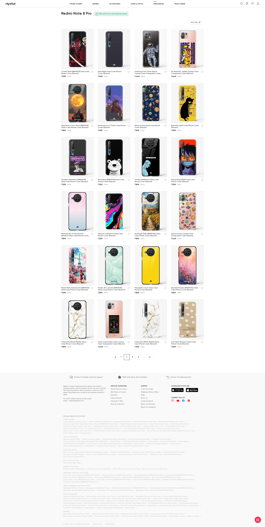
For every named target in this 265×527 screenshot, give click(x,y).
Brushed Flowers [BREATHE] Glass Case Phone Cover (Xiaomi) (184, 289)
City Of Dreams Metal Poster (73, 456)
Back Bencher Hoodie (177, 516)
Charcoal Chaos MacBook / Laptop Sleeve (103, 505)
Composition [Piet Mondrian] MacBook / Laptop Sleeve (179, 505)
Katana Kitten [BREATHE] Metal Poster (147, 479)
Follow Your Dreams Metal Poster (100, 469)
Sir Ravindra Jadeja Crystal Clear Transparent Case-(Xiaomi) (185, 72)
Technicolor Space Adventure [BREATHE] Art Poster (82, 475)
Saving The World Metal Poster (74, 505)
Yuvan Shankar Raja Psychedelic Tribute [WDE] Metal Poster (172, 488)
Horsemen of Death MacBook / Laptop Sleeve (163, 444)
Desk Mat (114, 395)
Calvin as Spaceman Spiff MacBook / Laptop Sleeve (116, 508)
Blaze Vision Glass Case (72, 463)
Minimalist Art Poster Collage (74, 454)
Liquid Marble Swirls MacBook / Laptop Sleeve (80, 444)
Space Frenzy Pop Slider (92, 439)
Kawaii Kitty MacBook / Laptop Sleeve (175, 441)
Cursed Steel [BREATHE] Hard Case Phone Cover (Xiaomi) (75, 72)
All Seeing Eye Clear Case (175, 426)
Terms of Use (97, 524)
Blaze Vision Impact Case (159, 424)
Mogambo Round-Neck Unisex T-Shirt (135, 514)
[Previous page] (115, 357)
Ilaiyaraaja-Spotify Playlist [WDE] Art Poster (79, 490)
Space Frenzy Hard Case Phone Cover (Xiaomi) (147, 126)
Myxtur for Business (148, 404)
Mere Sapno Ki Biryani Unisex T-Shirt (76, 514)
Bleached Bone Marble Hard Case (171, 421)
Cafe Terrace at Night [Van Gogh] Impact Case (170, 498)
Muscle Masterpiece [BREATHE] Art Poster (149, 475)
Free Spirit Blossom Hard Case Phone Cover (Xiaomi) (183, 343)
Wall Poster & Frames (118, 392)
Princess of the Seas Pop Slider (139, 439)
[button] (241, 3)
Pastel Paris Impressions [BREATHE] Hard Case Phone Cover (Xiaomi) (75, 289)
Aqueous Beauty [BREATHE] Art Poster (180, 475)
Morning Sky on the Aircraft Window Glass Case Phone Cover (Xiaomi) (75, 235)
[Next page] (150, 357)
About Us (144, 398)
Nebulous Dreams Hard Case (74, 496)
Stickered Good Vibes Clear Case (106, 426)
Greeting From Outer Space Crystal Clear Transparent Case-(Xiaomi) (148, 73)
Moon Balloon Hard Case (113, 428)
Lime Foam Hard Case (125, 496)
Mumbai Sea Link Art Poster (120, 452)
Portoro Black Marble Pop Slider (114, 439)
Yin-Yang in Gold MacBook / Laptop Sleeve (79, 508)
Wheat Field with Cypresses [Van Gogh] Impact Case (131, 498)
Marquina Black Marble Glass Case (107, 431)
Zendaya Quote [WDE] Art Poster (98, 488)
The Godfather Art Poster (188, 503)
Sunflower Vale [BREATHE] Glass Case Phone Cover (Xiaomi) (147, 235)
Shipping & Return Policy (150, 392)
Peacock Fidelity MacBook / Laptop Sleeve (79, 446)
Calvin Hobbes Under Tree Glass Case (77, 433)
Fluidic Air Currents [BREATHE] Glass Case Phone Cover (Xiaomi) (111, 289)
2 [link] (126, 357)
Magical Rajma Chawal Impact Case (134, 424)
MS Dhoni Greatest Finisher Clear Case (77, 426)
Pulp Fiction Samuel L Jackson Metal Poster (100, 503)
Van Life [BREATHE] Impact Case (107, 424)
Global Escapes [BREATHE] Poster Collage (101, 454)
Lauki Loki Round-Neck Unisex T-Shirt (106, 514)
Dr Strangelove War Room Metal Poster (163, 503)
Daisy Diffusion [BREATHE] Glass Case (136, 477)
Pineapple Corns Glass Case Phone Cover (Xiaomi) (146, 289)
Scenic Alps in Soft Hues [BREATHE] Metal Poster (114, 479)
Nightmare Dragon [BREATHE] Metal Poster (178, 479)
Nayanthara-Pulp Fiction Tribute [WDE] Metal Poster (155, 490)
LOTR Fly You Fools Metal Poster (175, 501)
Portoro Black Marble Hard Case (175, 496)
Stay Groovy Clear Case (179, 424)
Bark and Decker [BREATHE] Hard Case (166, 477)
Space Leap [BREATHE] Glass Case (107, 477)
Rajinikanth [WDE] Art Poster (73, 488)
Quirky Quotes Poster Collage (174, 452)
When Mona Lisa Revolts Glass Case (126, 469)
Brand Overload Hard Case (73, 428)
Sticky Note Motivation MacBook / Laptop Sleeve (141, 441)
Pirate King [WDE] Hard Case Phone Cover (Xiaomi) (183, 181)
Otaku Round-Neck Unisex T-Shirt (107, 516)
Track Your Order (147, 389)
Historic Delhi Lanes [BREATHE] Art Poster (117, 475)
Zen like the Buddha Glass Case (134, 431)
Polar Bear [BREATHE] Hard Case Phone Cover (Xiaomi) (111, 181)
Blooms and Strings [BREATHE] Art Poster (78, 477)
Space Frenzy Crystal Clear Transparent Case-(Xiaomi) (182, 235)
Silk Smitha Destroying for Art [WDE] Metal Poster (130, 488)
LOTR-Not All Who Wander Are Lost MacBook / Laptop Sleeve (122, 444)
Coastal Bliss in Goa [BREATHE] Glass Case (79, 479)
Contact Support (147, 401)
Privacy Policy (110, 524)
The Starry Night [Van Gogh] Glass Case (78, 424)
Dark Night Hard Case (94, 428)
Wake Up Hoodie (193, 516)
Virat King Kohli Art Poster (72, 503)
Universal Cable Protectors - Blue (136, 446)
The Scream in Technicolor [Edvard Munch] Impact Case (84, 501)
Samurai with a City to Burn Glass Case (77, 431)
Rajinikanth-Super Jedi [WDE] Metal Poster (165, 454)
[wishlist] (92, 72)
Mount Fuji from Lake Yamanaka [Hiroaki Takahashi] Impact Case (171, 431)
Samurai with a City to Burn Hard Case (100, 496)
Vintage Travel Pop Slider (161, 439)
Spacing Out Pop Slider (72, 439)
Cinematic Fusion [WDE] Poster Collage (147, 452)
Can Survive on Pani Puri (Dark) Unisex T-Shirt (167, 514)
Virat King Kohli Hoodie (159, 516)
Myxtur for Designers (148, 407)
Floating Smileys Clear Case (153, 426)
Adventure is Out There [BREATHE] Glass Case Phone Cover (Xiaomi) (75, 126)
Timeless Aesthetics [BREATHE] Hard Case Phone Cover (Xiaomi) (74, 181)
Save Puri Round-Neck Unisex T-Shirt (135, 516)
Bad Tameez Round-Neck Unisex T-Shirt (78, 516)
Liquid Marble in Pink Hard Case (75, 421)
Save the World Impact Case (151, 501)
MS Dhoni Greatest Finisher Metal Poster (133, 454)
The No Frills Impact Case (101, 498)
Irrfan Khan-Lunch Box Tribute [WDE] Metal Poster (115, 490)
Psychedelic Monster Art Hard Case (148, 496)
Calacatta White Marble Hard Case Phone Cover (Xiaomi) (147, 343)
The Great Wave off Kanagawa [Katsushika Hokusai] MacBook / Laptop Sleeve (92, 441)
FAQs (143, 395)
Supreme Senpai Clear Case (130, 426)
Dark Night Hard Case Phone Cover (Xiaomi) (109, 72)
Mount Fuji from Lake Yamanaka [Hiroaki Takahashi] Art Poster (86, 452)
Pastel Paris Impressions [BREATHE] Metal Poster (80, 482)
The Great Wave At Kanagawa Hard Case (139, 428)
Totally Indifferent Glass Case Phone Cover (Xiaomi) (147, 181)
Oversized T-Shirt (117, 401)
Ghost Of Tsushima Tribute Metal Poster (132, 503)
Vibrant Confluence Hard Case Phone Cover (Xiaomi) (110, 235)
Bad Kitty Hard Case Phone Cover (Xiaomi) (185, 126)
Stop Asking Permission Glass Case (154, 469)
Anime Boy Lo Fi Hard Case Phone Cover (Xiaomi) (112, 126)
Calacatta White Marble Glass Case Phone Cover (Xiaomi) (73, 343)
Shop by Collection (117, 404)
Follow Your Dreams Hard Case (168, 428)
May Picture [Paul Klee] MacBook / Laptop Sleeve (139, 505)
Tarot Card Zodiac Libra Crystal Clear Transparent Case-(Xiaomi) (111, 343)
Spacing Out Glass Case (123, 421)
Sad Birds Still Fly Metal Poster (74, 469)
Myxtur (71, 524)
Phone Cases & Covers (119, 389)
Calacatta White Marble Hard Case (76, 498)
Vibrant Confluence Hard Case (100, 421)
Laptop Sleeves (116, 398)
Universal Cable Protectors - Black (109, 446)
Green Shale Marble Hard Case (145, 421)
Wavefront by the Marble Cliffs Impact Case (123, 501)
